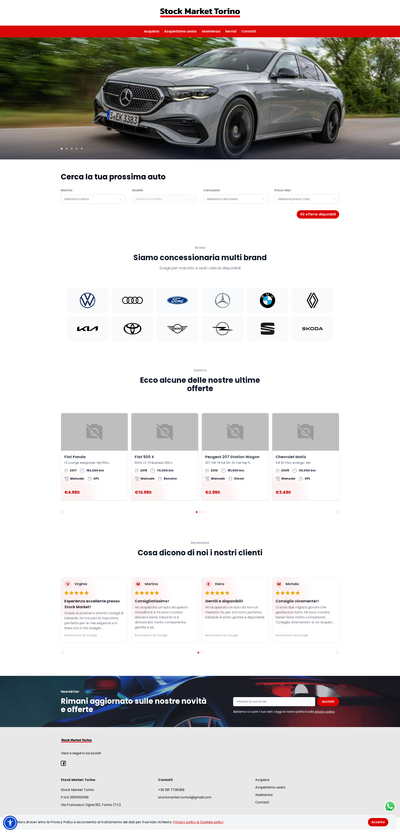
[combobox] (93, 199)
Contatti (248, 31)
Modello (137, 190)
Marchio (66, 190)
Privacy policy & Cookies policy (198, 822)
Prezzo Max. (283, 190)
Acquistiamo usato (180, 31)
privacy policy (325, 712)
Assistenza (211, 31)
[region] (200, 463)
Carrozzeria (211, 190)
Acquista (151, 31)
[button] (10, 823)
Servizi (230, 31)
